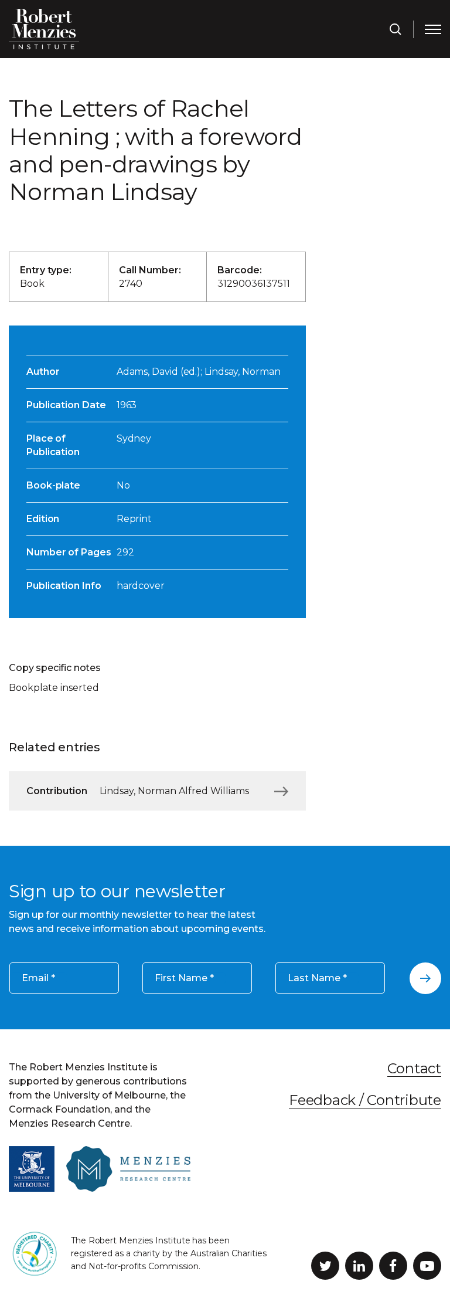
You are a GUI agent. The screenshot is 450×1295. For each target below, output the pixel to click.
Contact (414, 1068)
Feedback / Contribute (365, 1099)
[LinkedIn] (359, 1266)
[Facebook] (393, 1266)
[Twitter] (325, 1266)
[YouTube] (427, 1266)
